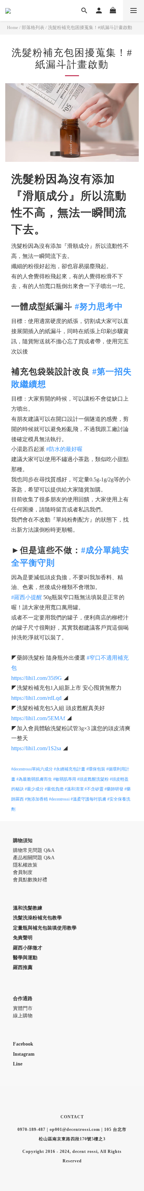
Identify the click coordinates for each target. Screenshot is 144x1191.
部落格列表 (33, 27)
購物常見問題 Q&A (34, 850)
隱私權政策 (25, 865)
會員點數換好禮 (30, 879)
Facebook (23, 1044)
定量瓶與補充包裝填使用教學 (45, 928)
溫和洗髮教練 (27, 908)
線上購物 (23, 1015)
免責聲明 (23, 937)
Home (12, 27)
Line (17, 1064)
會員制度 (23, 872)
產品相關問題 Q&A (34, 857)
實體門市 (23, 1008)
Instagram (24, 1054)
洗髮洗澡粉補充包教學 (37, 917)
